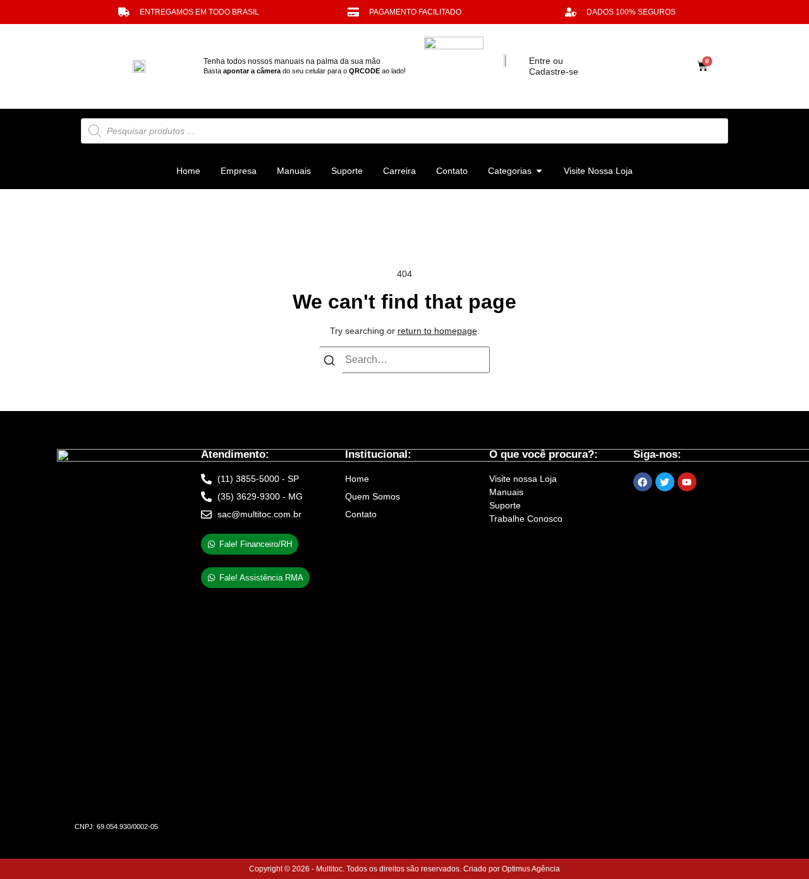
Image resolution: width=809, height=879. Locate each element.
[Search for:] (404, 360)
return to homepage (437, 331)
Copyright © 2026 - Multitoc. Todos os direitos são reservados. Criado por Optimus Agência (404, 868)
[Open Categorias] (539, 171)
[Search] (329, 363)
